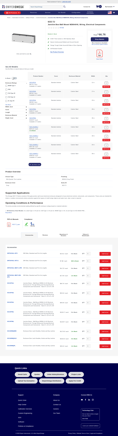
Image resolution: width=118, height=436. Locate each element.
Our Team (56, 413)
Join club (85, 418)
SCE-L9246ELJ (33, 144)
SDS (19, 417)
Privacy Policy (72, 433)
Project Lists (76, 374)
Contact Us (87, 6)
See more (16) (35, 164)
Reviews (45, 235)
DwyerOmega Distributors (51, 381)
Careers (56, 409)
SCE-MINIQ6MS (11, 331)
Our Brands (61, 12)
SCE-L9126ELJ (33, 127)
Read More (8, 212)
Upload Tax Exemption (26, 381)
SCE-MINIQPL (11, 345)
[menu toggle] (7, 12)
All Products (13, 12)
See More (8, 104)
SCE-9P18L (32, 91)
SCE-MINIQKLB (11, 338)
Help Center (22, 404)
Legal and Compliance (96, 433)
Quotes (37, 374)
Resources (33, 12)
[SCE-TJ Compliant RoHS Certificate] (26, 224)
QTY (83, 253)
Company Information (90, 12)
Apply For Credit (75, 381)
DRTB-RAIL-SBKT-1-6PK (14, 268)
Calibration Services (25, 409)
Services (47, 12)
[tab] (14, 222)
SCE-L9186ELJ (33, 135)
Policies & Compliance (26, 426)
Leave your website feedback (90, 425)
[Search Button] (64, 6)
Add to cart (106, 86)
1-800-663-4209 (66, 1)
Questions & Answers (64, 235)
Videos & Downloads (85, 235)
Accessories (29, 236)
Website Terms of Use (83, 433)
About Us (56, 400)
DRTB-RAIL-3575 (12, 253)
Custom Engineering (25, 413)
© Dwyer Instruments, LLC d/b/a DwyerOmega (30, 433)
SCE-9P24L (32, 100)
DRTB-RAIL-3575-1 (13, 260)
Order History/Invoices (55, 374)
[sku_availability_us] (14, 78)
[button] (111, 12)
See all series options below (100, 44)
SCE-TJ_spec (16, 224)
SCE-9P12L (32, 82)
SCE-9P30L (32, 109)
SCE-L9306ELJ (33, 153)
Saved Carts (22, 374)
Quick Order (22, 400)
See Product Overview (57, 52)
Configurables (76, 12)
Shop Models (99, 39)
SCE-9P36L (32, 118)
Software (21, 422)
